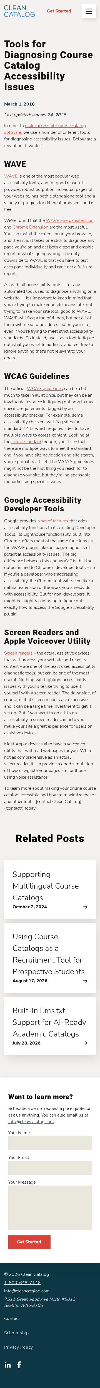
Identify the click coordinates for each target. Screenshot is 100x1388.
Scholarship (16, 1333)
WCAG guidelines (45, 389)
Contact (12, 1318)
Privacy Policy (18, 1347)
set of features (54, 521)
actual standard (26, 442)
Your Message (22, 1182)
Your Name (19, 1133)
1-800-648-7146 (22, 1283)
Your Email (18, 1157)
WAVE (11, 176)
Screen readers (18, 653)
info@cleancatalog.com (31, 1122)
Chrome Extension (30, 227)
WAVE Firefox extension (70, 220)
